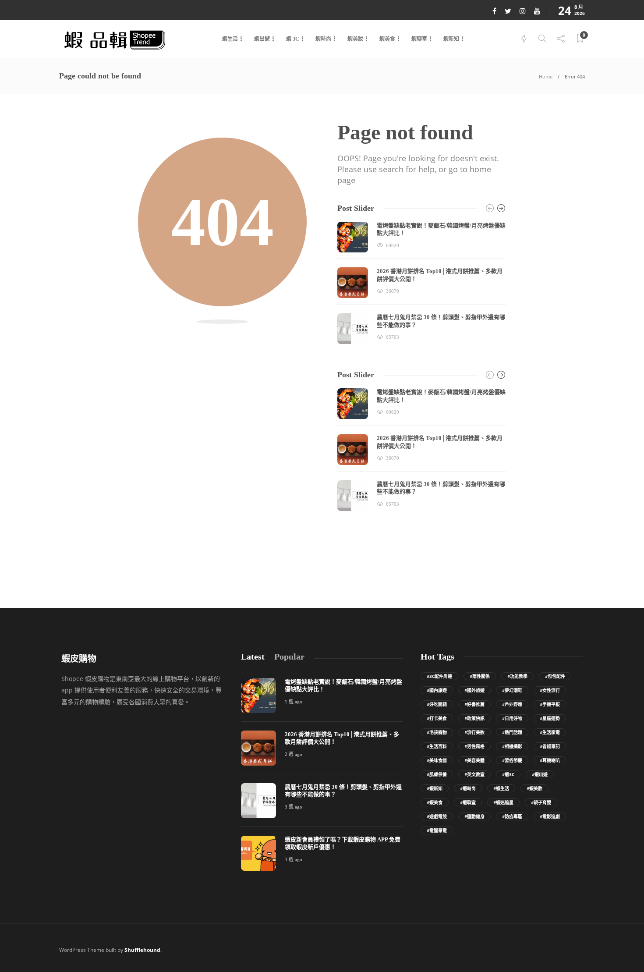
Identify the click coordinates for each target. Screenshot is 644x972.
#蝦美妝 (534, 788)
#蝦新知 (434, 788)
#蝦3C (508, 774)
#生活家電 (550, 732)
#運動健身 (474, 816)
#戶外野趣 (512, 704)
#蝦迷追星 (503, 802)
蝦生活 (230, 39)
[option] (421, 283)
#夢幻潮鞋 (512, 690)
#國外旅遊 (474, 690)
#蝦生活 (501, 788)
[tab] (253, 657)
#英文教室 (474, 774)
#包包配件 (555, 676)
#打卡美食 (437, 718)
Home (545, 76)
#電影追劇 (550, 816)
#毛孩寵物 (437, 732)
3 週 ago (293, 806)
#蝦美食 (434, 802)
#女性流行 (550, 690)
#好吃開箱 (437, 704)
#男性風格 (474, 746)
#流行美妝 (474, 732)
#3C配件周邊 (439, 676)
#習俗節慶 (512, 760)
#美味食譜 (437, 760)
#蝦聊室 (468, 802)
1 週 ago (293, 701)
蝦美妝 (355, 39)
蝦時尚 (323, 39)
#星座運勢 (550, 718)
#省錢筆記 (550, 746)
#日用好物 (512, 718)
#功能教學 (517, 676)
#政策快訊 (474, 718)
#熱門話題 (512, 732)
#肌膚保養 (437, 774)
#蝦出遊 (540, 774)
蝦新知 (451, 39)
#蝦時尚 (468, 788)
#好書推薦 (474, 704)
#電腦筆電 (437, 830)
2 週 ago (293, 754)
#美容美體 (474, 760)
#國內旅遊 (437, 690)
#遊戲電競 (437, 816)
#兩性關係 (480, 676)
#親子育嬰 (541, 802)
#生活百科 (437, 746)
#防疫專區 (512, 816)
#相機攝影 (512, 746)
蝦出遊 (262, 39)
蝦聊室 (419, 39)
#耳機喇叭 (550, 760)
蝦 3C (292, 39)
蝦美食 (387, 39)
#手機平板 (550, 704)
